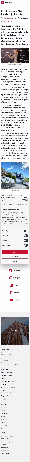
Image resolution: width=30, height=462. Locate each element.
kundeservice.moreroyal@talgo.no (11, 364)
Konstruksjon (5, 381)
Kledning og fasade (6, 372)
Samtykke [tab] (4, 204)
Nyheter (3, 450)
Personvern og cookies (8, 441)
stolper (12, 381)
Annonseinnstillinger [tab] (21, 204)
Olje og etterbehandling (8, 387)
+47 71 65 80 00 (5, 360)
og (10, 381)
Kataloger (4, 444)
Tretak (3, 390)
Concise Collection (6, 393)
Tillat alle (15, 252)
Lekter (3, 378)
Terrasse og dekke (6, 375)
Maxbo (3, 416)
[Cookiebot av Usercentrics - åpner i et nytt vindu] (21, 200)
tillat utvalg (15, 256)
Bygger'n (3, 410)
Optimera (4, 425)
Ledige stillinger (5, 453)
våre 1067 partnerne (10, 212)
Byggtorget (4, 413)
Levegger (4, 398)
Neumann (4, 422)
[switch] (26, 235)
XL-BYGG (4, 428)
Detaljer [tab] (11, 204)
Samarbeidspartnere (10, 18)
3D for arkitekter (6, 439)
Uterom (3, 384)
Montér (3, 419)
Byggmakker (5, 407)
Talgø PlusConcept (6, 396)
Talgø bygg (15, 330)
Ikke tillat (15, 261)
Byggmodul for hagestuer (8, 436)
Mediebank (4, 447)
